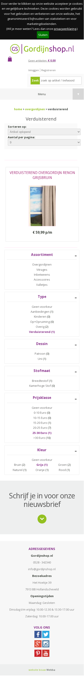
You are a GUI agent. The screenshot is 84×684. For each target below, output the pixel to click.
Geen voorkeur (42, 307)
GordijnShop (42, 49)
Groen (62, 465)
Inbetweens (42, 275)
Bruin (17, 465)
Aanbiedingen (40, 312)
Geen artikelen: (42, 60)
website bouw (37, 669)
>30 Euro (39, 438)
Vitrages (41, 270)
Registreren (48, 70)
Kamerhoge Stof (40, 386)
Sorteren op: (17, 127)
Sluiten (43, 35)
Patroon (40, 354)
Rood (62, 470)
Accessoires (42, 279)
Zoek (35, 80)
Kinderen (40, 317)
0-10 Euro (40, 413)
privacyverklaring (65, 29)
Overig (40, 327)
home (18, 109)
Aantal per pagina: (21, 137)
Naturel (18, 470)
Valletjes (42, 285)
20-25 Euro (40, 428)
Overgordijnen (42, 264)
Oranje (40, 470)
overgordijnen (35, 109)
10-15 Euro (40, 418)
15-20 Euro (40, 423)
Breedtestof (40, 381)
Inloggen (33, 70)
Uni (40, 359)
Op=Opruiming (40, 322)
